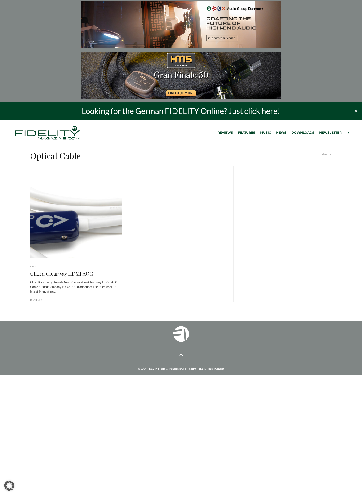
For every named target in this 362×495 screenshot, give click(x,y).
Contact (219, 368)
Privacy (202, 368)
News (281, 133)
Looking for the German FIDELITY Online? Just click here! (181, 111)
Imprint (192, 368)
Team (210, 368)
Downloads (302, 133)
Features (246, 133)
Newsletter (330, 133)
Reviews (225, 133)
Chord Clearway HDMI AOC (61, 274)
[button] (9, 486)
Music (265, 133)
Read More (37, 299)
